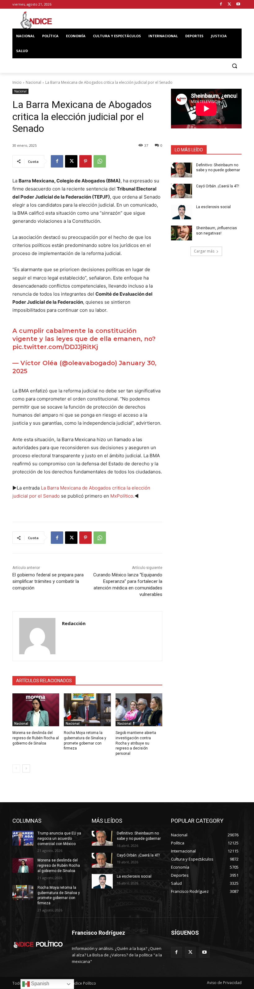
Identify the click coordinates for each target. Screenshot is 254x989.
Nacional (33, 82)
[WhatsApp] (100, 161)
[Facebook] (221, 4)
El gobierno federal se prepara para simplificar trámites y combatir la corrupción (48, 581)
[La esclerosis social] (181, 211)
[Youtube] (238, 4)
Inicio (17, 82)
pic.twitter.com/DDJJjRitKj (55, 347)
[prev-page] (16, 768)
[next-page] (26, 768)
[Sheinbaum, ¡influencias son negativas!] (181, 233)
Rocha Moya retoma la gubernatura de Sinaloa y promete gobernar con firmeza (58, 895)
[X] (229, 4)
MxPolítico (121, 496)
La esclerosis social (213, 207)
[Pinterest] (85, 161)
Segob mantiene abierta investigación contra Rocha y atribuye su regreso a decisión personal (136, 743)
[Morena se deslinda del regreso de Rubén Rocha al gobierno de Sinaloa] (35, 709)
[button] (234, 66)
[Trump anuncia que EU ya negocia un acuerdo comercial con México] (22, 838)
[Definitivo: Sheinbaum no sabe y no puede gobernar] (181, 170)
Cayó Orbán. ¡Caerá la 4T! (217, 186)
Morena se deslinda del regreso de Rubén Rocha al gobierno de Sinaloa (35, 738)
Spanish (39, 983)
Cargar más (204, 251)
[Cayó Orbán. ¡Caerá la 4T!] (181, 191)
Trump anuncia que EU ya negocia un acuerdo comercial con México (59, 838)
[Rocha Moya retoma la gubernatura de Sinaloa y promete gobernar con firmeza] (87, 709)
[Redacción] (37, 636)
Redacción (73, 623)
